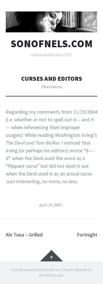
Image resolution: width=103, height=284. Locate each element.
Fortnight (87, 234)
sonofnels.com (52, 44)
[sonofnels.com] (51, 21)
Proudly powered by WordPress (35, 269)
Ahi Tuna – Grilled (24, 234)
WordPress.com (51, 275)
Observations (51, 86)
